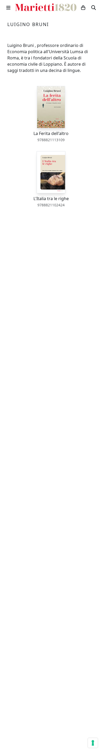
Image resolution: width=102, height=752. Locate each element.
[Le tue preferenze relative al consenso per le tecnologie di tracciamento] (93, 743)
